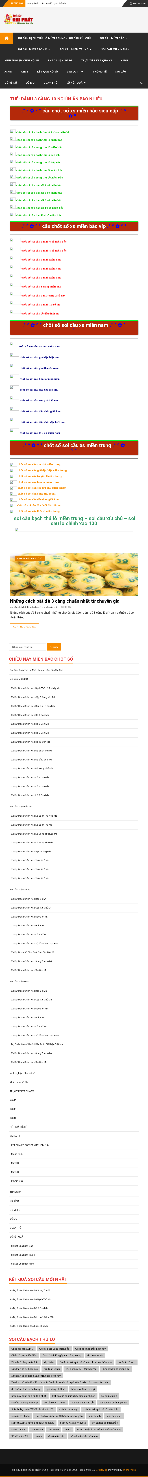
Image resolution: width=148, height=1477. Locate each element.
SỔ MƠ (30, 82)
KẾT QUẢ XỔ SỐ (47, 71)
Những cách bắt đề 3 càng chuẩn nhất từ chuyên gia (64, 601)
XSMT (25, 71)
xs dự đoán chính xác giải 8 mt (28, 925)
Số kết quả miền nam (22, 1263)
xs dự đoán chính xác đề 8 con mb (30, 732)
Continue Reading (24, 626)
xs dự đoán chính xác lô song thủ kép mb (34, 833)
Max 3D (15, 1163)
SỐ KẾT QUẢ (74, 82)
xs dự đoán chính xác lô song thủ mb (32, 842)
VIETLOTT (73, 71)
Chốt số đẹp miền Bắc (24, 1355)
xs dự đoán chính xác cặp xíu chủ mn (31, 999)
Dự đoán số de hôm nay (24, 1368)
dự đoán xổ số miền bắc (116, 1368)
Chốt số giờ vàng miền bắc (54, 1348)
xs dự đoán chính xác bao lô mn (29, 990)
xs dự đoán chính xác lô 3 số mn (29, 1026)
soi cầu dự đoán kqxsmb (113, 1402)
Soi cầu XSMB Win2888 (73, 1422)
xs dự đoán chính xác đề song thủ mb (32, 768)
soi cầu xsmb (114, 1416)
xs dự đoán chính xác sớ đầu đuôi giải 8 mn (35, 1035)
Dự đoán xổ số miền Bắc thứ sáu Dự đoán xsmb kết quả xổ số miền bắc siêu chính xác (59, 1382)
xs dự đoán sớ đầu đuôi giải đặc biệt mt (33, 952)
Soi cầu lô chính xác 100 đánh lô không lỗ (59, 1416)
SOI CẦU (120, 71)
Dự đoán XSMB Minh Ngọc (81, 1368)
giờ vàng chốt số (55, 1389)
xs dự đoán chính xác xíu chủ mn (29, 1062)
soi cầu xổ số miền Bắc (104, 1422)
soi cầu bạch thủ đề (82, 1402)
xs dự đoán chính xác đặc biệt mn (29, 1008)
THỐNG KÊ (100, 71)
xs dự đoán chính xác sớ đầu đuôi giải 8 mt (34, 943)
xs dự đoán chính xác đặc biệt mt (29, 916)
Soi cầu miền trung (74, 49)
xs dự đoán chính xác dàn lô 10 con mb (33, 706)
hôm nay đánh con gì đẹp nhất (28, 1395)
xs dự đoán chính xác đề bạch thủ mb (32, 750)
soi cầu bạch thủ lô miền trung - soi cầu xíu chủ (33, 607)
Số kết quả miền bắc (22, 1246)
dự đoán (49, 1362)
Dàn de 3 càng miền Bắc (24, 1362)
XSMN (8, 71)
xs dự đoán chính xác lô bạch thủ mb (46, 3)
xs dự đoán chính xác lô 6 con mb (30, 786)
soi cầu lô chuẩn (20, 1416)
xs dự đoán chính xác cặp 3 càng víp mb (33, 697)
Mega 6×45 (17, 1154)
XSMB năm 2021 (20, 1436)
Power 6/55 (17, 1180)
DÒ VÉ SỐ (11, 82)
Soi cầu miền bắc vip (32, 49)
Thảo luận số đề (60, 60)
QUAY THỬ (50, 82)
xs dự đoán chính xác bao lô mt (28, 899)
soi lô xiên (37, 1429)
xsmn (39, 1436)
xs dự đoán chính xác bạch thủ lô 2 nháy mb (35, 688)
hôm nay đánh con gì (83, 1389)
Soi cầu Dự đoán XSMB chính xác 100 (32, 1409)
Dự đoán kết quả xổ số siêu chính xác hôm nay (86, 1362)
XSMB (124, 60)
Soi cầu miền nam (114, 49)
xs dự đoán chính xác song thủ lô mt (31, 961)
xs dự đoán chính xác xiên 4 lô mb (30, 878)
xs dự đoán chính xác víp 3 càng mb (31, 851)
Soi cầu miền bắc (112, 38)
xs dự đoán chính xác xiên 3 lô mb (30, 869)
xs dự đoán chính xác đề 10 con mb (30, 741)
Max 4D (15, 1172)
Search (54, 647)
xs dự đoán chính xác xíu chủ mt (29, 970)
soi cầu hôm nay (68, 1409)
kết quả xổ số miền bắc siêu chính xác (73, 1395)
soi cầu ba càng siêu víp (24, 1402)
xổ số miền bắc (56, 1436)
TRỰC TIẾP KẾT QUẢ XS (96, 60)
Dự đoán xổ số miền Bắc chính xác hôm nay (36, 1375)
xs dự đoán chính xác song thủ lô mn (32, 1053)
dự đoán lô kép (126, 1362)
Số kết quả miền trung (23, 1255)
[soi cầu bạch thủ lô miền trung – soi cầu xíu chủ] (6, 38)
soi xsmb (54, 1429)
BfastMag (102, 1469)
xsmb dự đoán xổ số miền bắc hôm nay (99, 1429)
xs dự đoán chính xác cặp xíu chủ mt (31, 907)
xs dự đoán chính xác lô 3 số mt (29, 934)
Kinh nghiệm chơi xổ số (22, 60)
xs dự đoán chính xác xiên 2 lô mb (30, 860)
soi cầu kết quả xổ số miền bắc (100, 1409)
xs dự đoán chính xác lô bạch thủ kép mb (34, 815)
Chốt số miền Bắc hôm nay (90, 1348)
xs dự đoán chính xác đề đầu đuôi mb (32, 759)
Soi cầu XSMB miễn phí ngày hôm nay (32, 1422)
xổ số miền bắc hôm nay (84, 1436)
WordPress (129, 1469)
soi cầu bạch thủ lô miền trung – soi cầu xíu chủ (54, 38)
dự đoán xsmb (52, 1368)
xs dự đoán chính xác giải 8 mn (28, 1017)
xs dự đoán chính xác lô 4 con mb (30, 777)
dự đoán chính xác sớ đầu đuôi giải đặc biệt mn (37, 1044)
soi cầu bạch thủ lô (55, 1402)
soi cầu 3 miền (109, 1395)
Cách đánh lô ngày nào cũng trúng (62, 1355)
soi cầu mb (95, 1416)
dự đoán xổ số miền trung (25, 1389)
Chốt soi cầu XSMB (22, 1348)
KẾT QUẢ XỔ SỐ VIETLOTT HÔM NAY (30, 1145)
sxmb (68, 1429)
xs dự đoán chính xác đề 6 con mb (30, 723)
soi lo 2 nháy (18, 1429)
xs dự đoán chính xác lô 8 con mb (30, 795)
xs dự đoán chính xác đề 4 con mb (30, 715)
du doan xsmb (95, 1355)
